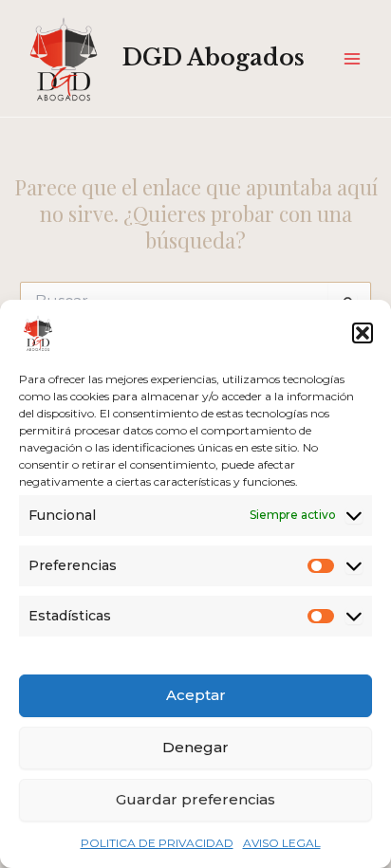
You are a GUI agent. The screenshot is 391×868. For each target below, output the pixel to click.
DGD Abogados (213, 57)
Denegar (195, 747)
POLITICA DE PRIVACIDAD (157, 843)
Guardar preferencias (195, 799)
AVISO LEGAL (282, 843)
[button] (362, 332)
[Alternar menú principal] (352, 59)
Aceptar (196, 695)
